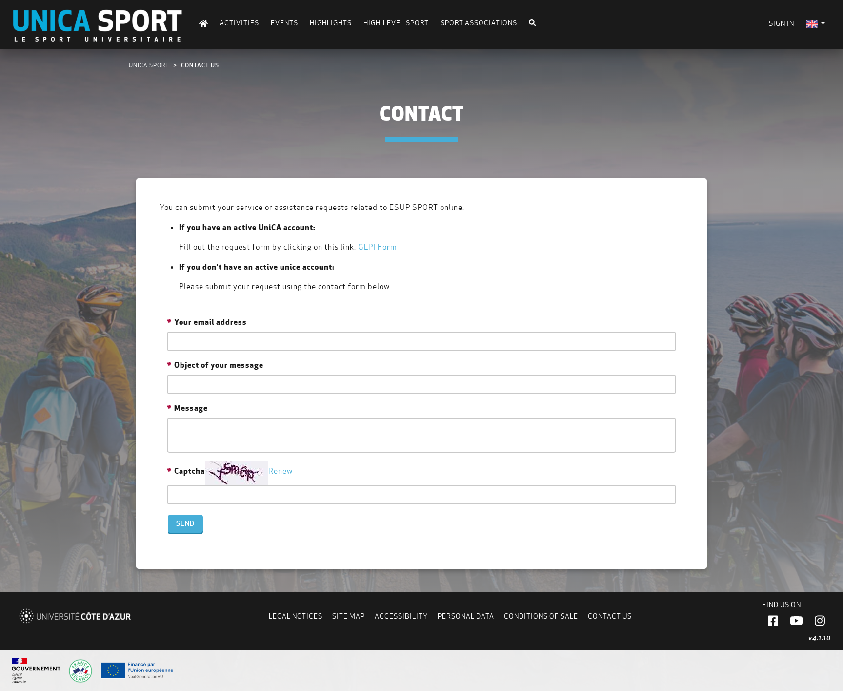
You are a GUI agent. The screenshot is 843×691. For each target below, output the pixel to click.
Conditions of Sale (541, 616)
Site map (348, 616)
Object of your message (218, 364)
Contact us (610, 616)
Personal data (466, 616)
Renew (280, 471)
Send (185, 523)
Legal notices (295, 616)
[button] (773, 621)
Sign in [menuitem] (781, 23)
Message (191, 407)
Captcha (189, 470)
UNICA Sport (149, 65)
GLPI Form (377, 247)
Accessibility (401, 616)
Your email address (210, 321)
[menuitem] (815, 24)
